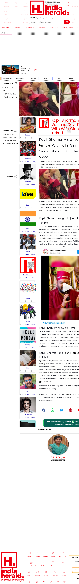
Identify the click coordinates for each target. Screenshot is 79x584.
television (43, 372)
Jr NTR (69, 78)
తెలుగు (32, 18)
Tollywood (31, 78)
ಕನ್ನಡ (49, 18)
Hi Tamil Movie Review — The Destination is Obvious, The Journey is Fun (26, 68)
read (65, 232)
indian (68, 394)
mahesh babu (18, 78)
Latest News (8, 84)
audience (54, 372)
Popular (9, 177)
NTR (43, 78)
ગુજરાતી (45, 18)
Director (56, 78)
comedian (52, 161)
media (52, 367)
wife (64, 145)
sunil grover (44, 364)
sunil (41, 388)
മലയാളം (62, 18)
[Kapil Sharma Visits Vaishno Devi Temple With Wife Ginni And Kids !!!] (52, 411)
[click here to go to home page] (50, 14)
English (38, 18)
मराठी (55, 18)
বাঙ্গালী (58, 18)
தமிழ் (52, 18)
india (54, 369)
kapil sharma (72, 161)
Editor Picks (8, 130)
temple (44, 145)
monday (52, 164)
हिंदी (41, 18)
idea (69, 386)
